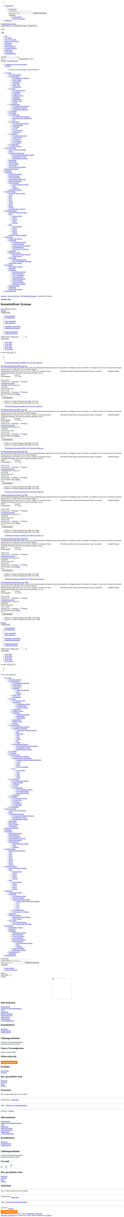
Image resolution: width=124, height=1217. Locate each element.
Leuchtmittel (12, 240)
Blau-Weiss (19, 734)
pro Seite (3, 352)
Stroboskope (12, 251)
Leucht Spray (16, 94)
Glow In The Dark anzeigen (17, 150)
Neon (18, 692)
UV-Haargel (16, 139)
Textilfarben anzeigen (22, 714)
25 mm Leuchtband (22, 767)
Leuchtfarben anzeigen (23, 704)
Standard (19, 694)
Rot (17, 741)
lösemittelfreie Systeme (19, 157)
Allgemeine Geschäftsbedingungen (16, 1105)
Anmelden (4, 964)
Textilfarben (16, 97)
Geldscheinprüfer (17, 125)
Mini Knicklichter (14, 176)
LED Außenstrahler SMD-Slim (21, 261)
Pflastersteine (13, 160)
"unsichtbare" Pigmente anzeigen (26, 730)
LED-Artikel (12, 258)
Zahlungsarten (5, 1017)
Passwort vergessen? (18, 19)
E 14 (17, 903)
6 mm (18, 763)
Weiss (10, 225)
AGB (2, 1010)
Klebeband (8, 43)
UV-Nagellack (16, 143)
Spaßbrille (15, 188)
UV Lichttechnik (14, 122)
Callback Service (6, 1032)
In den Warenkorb (7, 398)
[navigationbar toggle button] (6, 26)
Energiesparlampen (18, 244)
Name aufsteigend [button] (10, 321)
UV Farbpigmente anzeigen (20, 106)
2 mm (18, 772)
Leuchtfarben (16, 92)
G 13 (17, 908)
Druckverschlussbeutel (12, 41)
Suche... (31, 59)
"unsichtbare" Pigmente (19, 108)
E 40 (17, 906)
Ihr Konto (4, 1082)
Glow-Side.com (37, 362)
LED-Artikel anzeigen (19, 260)
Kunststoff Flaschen (11, 48)
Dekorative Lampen (15, 253)
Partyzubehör (9, 52)
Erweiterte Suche (12, 61)
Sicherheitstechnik (10, 53)
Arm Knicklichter (17, 277)
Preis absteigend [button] (10, 318)
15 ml (10, 195)
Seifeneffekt (12, 287)
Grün (17, 737)
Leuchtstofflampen (18, 247)
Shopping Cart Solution (8, 1215)
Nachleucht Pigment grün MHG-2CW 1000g (14, 582)
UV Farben (12, 88)
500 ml (11, 205)
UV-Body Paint (17, 137)
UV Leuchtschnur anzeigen (20, 116)
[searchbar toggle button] (32, 26)
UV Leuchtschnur (14, 115)
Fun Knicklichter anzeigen (20, 184)
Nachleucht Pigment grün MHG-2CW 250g (14, 495)
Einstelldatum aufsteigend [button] (12, 326)
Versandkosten (29, 1213)
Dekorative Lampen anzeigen (21, 254)
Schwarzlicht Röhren (22, 793)
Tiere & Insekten (14, 164)
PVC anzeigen (20, 770)
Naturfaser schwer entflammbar (22, 118)
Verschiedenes (16, 87)
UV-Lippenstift (17, 141)
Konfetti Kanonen (14, 286)
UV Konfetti (12, 113)
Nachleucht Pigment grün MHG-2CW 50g (14, 409)
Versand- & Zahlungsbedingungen (11, 1008)
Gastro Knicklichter (18, 282)
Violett (18, 742)
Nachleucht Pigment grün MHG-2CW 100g (14, 451)
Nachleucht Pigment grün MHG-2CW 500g (14, 539)
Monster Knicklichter (15, 181)
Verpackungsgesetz (6, 1015)
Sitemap (3, 1086)
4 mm (18, 774)
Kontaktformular (6, 1031)
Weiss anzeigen (17, 226)
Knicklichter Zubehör (19, 284)
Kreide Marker (16, 80)
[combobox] (5, 313)
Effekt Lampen (17, 256)
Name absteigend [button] (10, 323)
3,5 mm (18, 762)
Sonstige (15, 102)
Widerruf (11, 1111)
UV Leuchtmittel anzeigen (24, 789)
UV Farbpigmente (14, 104)
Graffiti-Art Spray (17, 95)
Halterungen (16, 132)
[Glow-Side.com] (8, 24)
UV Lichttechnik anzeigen (20, 123)
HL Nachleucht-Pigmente (20, 109)
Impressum (4, 1029)
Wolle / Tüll (16, 85)
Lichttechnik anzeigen (15, 239)
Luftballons (15, 83)
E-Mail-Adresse (5, 960)
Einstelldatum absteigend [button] (12, 328)
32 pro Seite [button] (8, 344)
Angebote (4, 1072)
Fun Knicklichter (14, 183)
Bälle (14, 186)
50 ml (10, 200)
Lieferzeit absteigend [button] (11, 333)
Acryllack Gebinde (22, 707)
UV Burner (15, 127)
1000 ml (11, 207)
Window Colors (17, 101)
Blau (17, 732)
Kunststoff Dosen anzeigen (17, 193)
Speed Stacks (13, 162)
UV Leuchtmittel (17, 130)
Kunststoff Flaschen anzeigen (18, 212)
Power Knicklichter (14, 177)
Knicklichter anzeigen (15, 174)
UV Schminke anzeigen (19, 136)
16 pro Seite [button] (8, 342)
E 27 (17, 905)
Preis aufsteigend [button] (10, 316)
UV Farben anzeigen (18, 90)
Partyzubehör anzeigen (15, 267)
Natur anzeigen (17, 216)
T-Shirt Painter (20, 718)
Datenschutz (4, 1012)
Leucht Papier (16, 82)
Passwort (11, 13)
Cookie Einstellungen (7, 1021)
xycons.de (48, 1215)
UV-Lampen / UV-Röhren (20, 249)
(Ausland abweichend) (8, 383)
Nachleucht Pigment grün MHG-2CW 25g (14, 366)
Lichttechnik (8, 50)
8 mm (18, 765)
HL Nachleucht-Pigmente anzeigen (23, 155)
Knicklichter (8, 45)
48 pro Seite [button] (8, 346)
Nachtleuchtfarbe (21, 706)
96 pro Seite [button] (8, 347)
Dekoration (12, 268)
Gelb (17, 735)
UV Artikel (8, 38)
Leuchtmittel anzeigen (19, 242)
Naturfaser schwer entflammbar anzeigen (28, 760)
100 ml (11, 202)
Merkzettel (8, 20)
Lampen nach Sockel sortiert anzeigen (28, 901)
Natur (10, 214)
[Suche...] (24, 59)
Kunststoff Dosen (10, 46)
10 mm (18, 777)
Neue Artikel (5, 1071)
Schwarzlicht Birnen (22, 791)
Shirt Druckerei (5, 1019)
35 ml (10, 198)
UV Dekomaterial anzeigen (20, 78)
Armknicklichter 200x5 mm (17, 179)
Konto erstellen (17, 17)
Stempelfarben (16, 99)
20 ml (10, 197)
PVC (14, 120)
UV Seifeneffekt (14, 144)
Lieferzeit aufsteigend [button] (11, 332)
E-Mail (11, 11)
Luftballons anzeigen (22, 690)
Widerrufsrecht (5, 1007)
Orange (18, 739)
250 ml (11, 204)
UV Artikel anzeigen (15, 75)
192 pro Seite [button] (9, 349)
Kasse (2, 1084)
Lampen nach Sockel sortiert (21, 246)
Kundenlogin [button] (9, 5)
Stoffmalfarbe (20, 716)
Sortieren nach (5, 337)
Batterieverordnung (7, 1014)
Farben (11, 151)
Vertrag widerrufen (9, 1062)
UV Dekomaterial (14, 76)
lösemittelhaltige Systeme (20, 158)
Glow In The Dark (10, 39)
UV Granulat (13, 111)
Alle (6, 36)
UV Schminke (13, 134)
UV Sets (15, 129)
